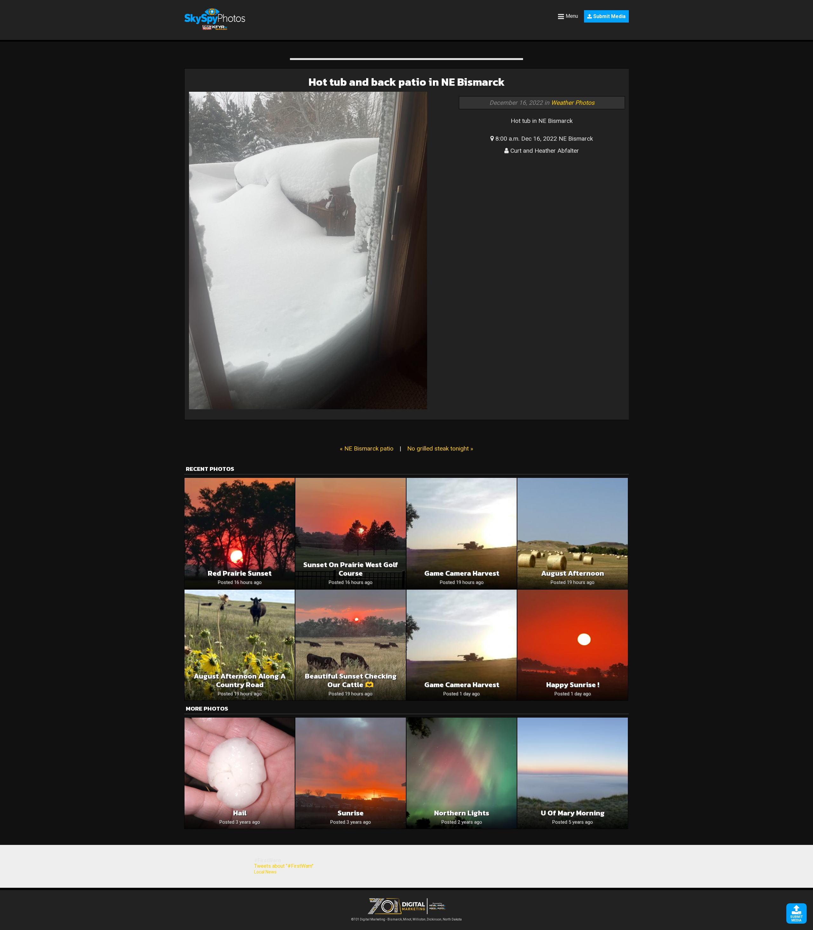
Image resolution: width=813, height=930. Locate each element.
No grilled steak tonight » (440, 448)
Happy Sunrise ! (572, 684)
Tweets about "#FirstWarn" (283, 866)
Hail (239, 813)
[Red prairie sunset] (239, 533)
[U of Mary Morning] (572, 773)
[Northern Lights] (461, 773)
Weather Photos (573, 102)
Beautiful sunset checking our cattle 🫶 (351, 680)
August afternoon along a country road (240, 680)
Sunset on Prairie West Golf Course (350, 569)
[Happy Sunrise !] (572, 645)
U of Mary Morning (573, 813)
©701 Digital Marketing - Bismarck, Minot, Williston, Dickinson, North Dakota (406, 919)
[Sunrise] (350, 773)
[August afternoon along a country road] (239, 645)
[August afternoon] (572, 533)
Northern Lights (461, 813)
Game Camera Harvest (461, 573)
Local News (265, 871)
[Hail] (239, 773)
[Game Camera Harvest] (461, 533)
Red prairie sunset (240, 573)
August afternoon (572, 573)
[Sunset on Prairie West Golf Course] (350, 533)
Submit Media (609, 16)
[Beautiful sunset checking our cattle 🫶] (350, 645)
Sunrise (351, 813)
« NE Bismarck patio (366, 448)
